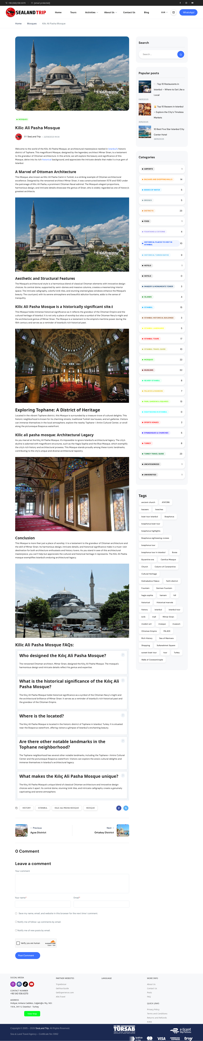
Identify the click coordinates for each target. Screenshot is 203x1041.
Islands (148, 297)
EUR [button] (163, 12)
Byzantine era (147, 559)
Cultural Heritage (149, 574)
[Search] (180, 54)
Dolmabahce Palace (150, 581)
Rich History (146, 638)
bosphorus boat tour (150, 523)
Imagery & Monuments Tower (158, 286)
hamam (163, 595)
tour (165, 652)
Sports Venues (151, 422)
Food (146, 221)
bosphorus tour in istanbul (153, 552)
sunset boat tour (149, 652)
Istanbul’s (113, 148)
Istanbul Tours (151, 339)
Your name (21, 897)
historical (47, 159)
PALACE (167, 631)
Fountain (145, 588)
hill (174, 595)
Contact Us (129, 12)
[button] (174, 12)
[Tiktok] (25, 984)
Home (58, 12)
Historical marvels (165, 602)
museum (176, 624)
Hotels (147, 265)
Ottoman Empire (149, 631)
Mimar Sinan (168, 617)
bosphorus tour (148, 545)
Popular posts (149, 73)
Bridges (148, 200)
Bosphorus (169, 516)
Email (77, 897)
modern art (146, 624)
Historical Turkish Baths (156, 255)
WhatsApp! (188, 12)
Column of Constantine (165, 566)
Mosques (32, 23)
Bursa (174, 552)
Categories (147, 157)
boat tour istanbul (149, 516)
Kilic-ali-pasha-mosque (67, 808)
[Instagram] (13, 984)
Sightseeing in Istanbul (155, 412)
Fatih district (172, 581)
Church (144, 566)
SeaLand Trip (32, 136)
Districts (148, 211)
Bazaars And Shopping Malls (158, 179)
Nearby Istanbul (152, 380)
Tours (73, 12)
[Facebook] (19, 984)
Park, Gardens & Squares (156, 401)
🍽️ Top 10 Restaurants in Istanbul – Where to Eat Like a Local (169, 89)
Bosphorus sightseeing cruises (155, 538)
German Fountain (164, 588)
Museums (148, 370)
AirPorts (148, 169)
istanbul (42, 808)
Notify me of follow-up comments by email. (39, 921)
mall (154, 617)
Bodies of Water (152, 190)
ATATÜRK (166, 502)
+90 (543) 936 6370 (17, 3)
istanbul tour (174, 609)
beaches (159, 509)
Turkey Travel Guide (154, 454)
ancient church (148, 502)
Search (144, 43)
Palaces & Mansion (153, 391)
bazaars (145, 509)
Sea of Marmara (166, 638)
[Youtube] (31, 984)
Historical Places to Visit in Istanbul (158, 243)
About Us (109, 12)
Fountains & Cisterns (154, 231)
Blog (146, 12)
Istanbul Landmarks (154, 328)
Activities (90, 12)
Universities (150, 475)
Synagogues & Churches (156, 433)
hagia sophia (147, 595)
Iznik (143, 617)
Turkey (147, 443)
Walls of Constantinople (152, 659)
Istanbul (148, 307)
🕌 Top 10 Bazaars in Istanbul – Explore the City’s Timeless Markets (169, 112)
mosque (90, 808)
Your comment (22, 871)
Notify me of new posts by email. (34, 930)
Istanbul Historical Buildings (158, 318)
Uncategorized (151, 464)
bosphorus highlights (150, 531)
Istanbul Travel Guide (155, 349)
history (27, 808)
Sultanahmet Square (166, 645)
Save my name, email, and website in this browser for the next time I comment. (58, 913)
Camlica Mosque (168, 559)
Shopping (145, 645)
